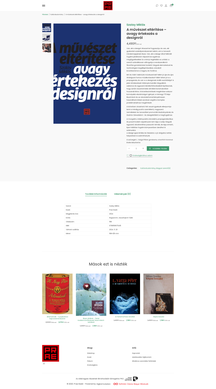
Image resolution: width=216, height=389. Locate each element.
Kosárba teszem (160, 148)
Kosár (89, 357)
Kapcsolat (136, 353)
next (118, 73)
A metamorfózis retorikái (125, 317)
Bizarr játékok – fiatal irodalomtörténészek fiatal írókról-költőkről (91, 320)
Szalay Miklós (136, 25)
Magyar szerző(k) (163, 168)
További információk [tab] (96, 194)
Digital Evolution (103, 384)
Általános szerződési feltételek (144, 361)
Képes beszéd (158, 317)
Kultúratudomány (148, 168)
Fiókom (90, 361)
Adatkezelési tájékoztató (141, 357)
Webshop (91, 353)
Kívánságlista (92, 365)
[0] (171, 5)
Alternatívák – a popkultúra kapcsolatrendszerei (57, 318)
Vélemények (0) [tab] (122, 194)
